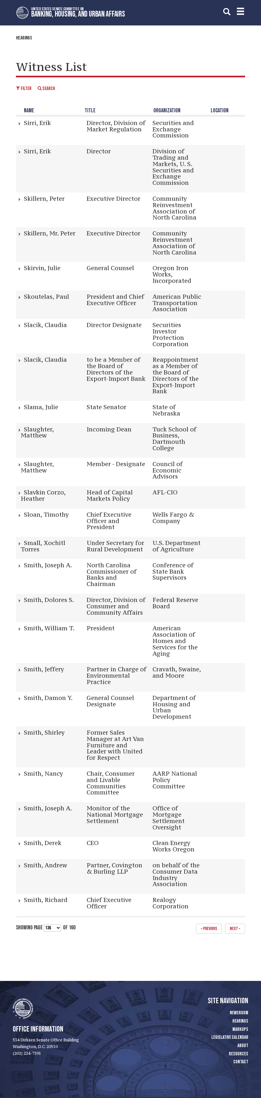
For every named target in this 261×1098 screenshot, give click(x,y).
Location (220, 110)
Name (29, 110)
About (242, 1046)
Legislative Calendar (229, 1037)
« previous (209, 928)
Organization (166, 110)
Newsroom (239, 1013)
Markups (240, 1029)
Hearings (24, 38)
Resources (238, 1054)
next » (235, 928)
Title (90, 110)
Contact (240, 1062)
